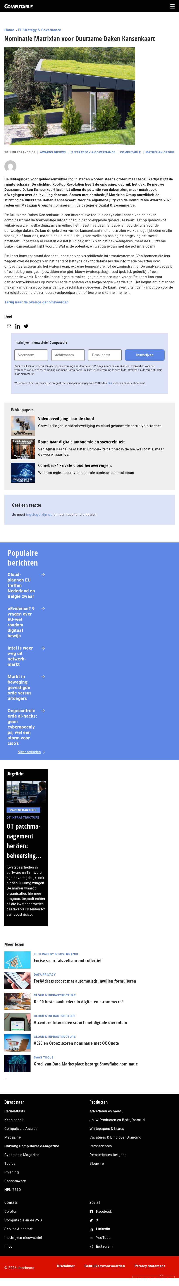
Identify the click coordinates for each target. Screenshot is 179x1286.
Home (9, 30)
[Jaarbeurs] (151, 1279)
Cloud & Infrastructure (55, 995)
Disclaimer (66, 1266)
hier (110, 383)
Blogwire (97, 1163)
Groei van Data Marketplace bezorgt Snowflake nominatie (86, 1064)
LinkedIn (103, 1229)
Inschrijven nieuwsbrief (23, 1238)
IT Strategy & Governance (39, 30)
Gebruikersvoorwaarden (104, 1266)
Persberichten (101, 1146)
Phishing (11, 1172)
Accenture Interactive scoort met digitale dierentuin (80, 1022)
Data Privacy (45, 974)
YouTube (103, 1238)
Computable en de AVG (23, 1220)
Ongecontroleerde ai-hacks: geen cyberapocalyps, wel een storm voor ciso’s (22, 727)
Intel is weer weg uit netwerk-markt (20, 656)
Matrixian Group (160, 152)
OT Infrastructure (23, 817)
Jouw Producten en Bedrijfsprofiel (117, 1120)
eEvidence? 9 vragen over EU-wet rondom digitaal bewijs (21, 622)
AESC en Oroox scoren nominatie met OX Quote (76, 1043)
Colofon (10, 1211)
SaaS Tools (43, 1057)
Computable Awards (21, 1129)
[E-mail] (9, 326)
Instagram (104, 1246)
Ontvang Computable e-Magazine (31, 1146)
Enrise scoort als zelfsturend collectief (68, 960)
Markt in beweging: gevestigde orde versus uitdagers (20, 687)
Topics (9, 1163)
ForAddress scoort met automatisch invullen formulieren (85, 981)
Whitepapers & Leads (107, 1129)
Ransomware (15, 1181)
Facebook (104, 1211)
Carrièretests (14, 1111)
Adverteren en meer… (106, 1111)
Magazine (12, 1137)
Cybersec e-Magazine (21, 1155)
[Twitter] (26, 326)
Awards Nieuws (53, 152)
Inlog (8, 1246)
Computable (130, 152)
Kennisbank (14, 1120)
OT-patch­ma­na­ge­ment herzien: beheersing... (24, 841)
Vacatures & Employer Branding (115, 1137)
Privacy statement (150, 1266)
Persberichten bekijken (108, 1155)
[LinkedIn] (17, 326)
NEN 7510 (12, 1190)
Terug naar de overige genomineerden (36, 302)
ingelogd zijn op (39, 515)
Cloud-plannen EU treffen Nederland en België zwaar (21, 585)
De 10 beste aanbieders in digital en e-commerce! (78, 1002)
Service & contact (18, 1229)
